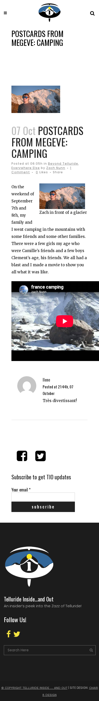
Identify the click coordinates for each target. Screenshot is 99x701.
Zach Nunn (55, 168)
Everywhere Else (25, 168)
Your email (20, 489)
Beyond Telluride (63, 163)
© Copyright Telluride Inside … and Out (34, 688)
